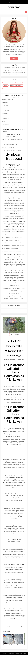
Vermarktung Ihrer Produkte (16, 85)
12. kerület (16, 293)
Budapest (6, 69)
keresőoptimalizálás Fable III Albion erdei (11, 237)
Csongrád (10, 69)
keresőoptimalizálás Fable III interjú (10, 240)
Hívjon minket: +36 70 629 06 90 (13, 2)
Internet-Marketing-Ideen (9, 88)
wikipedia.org (6, 124)
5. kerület (12, 290)
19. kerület (11, 298)
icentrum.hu (6, 131)
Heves (9, 70)
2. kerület (14, 288)
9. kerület (18, 291)
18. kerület (18, 296)
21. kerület (21, 298)
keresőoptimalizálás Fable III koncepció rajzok (13, 243)
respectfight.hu (14, 162)
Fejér (14, 69)
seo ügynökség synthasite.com (10, 147)
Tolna (11, 73)
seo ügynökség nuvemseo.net (10, 144)
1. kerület (9, 288)
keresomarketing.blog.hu (14, 97)
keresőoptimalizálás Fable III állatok (10, 248)
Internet (5, 85)
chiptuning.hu (6, 118)
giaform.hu (5, 102)
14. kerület (15, 295)
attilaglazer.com (7, 107)
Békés (13, 67)
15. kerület (20, 295)
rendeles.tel (6, 113)
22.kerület (11, 300)
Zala (20, 73)
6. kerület (16, 290)
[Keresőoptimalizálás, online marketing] (14, 7)
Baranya (10, 67)
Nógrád (9, 72)
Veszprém (16, 73)
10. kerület (23, 291)
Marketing (19, 82)
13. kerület (10, 295)
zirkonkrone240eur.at (7, 99)
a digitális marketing (13, 49)
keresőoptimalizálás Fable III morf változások (13, 245)
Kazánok (21, 95)
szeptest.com (6, 105)
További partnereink (7, 126)
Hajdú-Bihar (5, 70)
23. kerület (16, 300)
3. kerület (18, 288)
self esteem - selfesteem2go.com (10, 136)
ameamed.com (6, 110)
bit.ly (4, 121)
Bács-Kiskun (5, 67)
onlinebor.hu (6, 116)
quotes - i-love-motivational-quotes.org (12, 139)
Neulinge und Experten (9, 82)
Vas (13, 73)
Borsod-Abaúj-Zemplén (20, 67)
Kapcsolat (14, 58)
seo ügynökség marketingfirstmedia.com (12, 150)
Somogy (15, 72)
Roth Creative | (18, 653)
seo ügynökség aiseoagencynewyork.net (12, 142)
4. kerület (23, 288)
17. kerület (13, 296)
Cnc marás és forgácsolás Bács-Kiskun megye (13, 644)
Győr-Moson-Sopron (19, 69)
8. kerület (13, 291)
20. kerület (16, 298)
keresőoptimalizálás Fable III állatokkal (11, 234)
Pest (12, 72)
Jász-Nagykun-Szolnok (16, 70)
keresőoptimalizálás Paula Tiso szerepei (11, 251)
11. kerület (11, 293)
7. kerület (9, 291)
